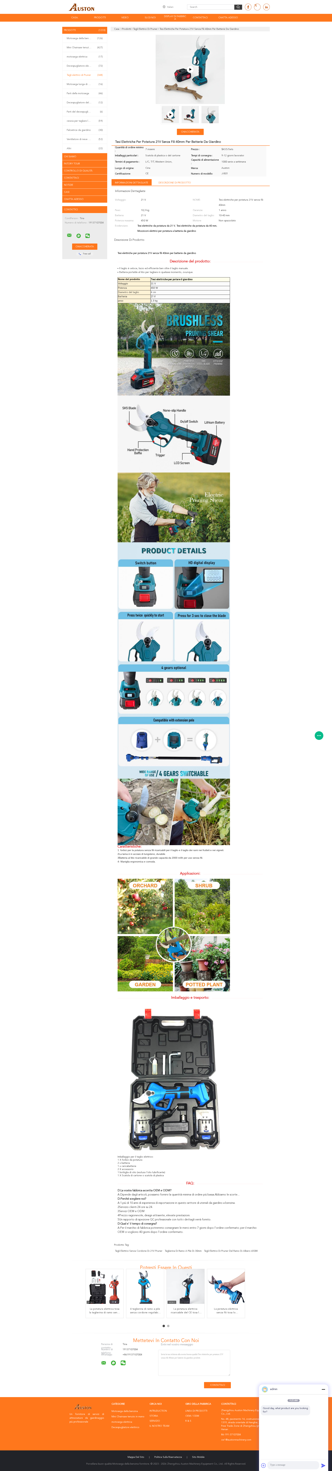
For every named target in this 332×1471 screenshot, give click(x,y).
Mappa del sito (136, 1457)
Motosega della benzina (85, 38)
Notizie (68, 185)
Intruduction (158, 1411)
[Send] (323, 1465)
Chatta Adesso (228, 17)
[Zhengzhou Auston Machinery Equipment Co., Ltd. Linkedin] (266, 7)
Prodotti (100, 17)
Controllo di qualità (78, 171)
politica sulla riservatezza (168, 1457)
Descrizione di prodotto (175, 183)
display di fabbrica (175, 17)
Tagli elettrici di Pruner (85, 75)
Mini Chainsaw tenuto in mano (85, 47)
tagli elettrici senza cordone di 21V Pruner (138, 1251)
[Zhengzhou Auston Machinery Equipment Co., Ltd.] (69, 235)
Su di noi (150, 17)
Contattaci (200, 17)
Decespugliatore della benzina (85, 102)
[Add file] (263, 1465)
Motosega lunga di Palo (85, 84)
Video (125, 17)
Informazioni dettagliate (131, 183)
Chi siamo (70, 156)
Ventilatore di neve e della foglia (85, 139)
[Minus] (323, 1389)
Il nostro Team (159, 1426)
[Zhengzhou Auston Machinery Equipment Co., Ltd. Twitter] (257, 7)
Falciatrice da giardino (85, 130)
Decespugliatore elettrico (85, 66)
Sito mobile (198, 1457)
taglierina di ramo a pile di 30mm (183, 1251)
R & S (188, 1421)
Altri (85, 148)
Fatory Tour (72, 164)
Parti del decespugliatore (85, 112)
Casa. (74, 17)
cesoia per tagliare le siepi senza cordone (85, 121)
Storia (154, 1416)
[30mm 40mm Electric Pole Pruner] (190, 69)
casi (66, 192)
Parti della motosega (85, 93)
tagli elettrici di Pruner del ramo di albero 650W (231, 1251)
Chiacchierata (190, 132)
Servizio (155, 1421)
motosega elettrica (85, 57)
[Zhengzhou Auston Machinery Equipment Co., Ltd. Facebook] (248, 7)
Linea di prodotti (196, 1411)
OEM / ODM (192, 1416)
